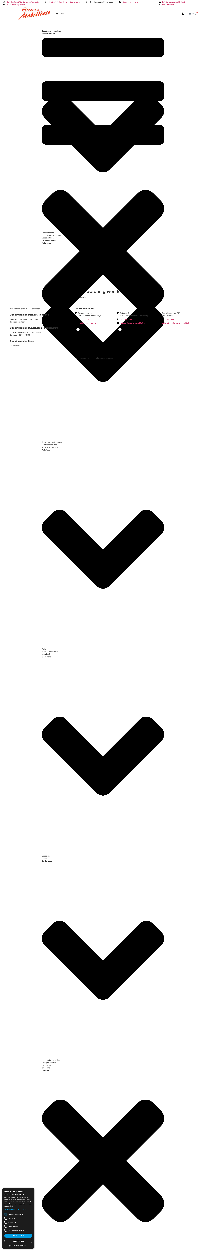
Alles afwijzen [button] (18, 1241)
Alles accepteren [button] (18, 1236)
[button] (18, 1209)
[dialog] (18, 1218)
